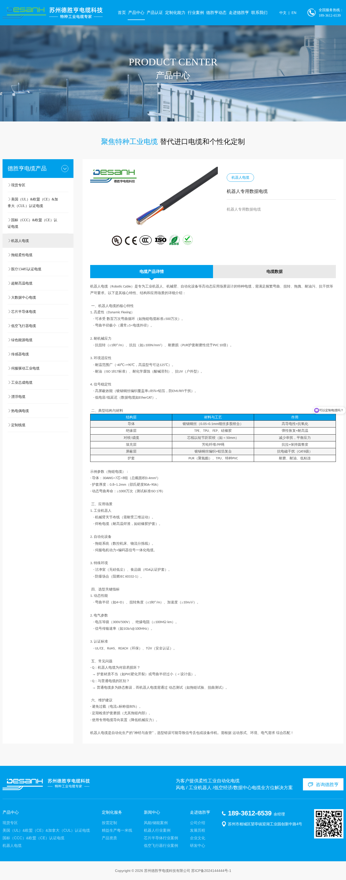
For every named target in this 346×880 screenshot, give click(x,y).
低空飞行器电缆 (23, 326)
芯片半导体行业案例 (161, 838)
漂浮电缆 (18, 396)
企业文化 (197, 838)
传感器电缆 (20, 354)
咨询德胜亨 (327, 784)
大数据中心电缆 (23, 297)
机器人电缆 (20, 240)
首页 (122, 12)
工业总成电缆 (21, 382)
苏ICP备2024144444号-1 (211, 871)
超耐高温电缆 (21, 283)
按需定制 (109, 823)
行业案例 (196, 12)
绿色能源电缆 (21, 340)
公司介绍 (197, 823)
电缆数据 (274, 271)
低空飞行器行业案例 (161, 845)
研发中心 (197, 845)
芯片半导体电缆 (23, 311)
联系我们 (259, 12)
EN (294, 13)
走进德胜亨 (239, 12)
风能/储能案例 (156, 823)
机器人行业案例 (157, 830)
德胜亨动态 (216, 12)
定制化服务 (112, 812)
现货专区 (18, 185)
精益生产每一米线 (117, 830)
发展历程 (197, 830)
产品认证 (155, 12)
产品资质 (109, 838)
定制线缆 (18, 425)
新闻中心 (152, 812)
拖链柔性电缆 (21, 255)
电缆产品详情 (152, 271)
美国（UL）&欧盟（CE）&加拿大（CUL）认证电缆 (33, 202)
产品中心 (136, 12)
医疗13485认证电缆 (26, 269)
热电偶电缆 (20, 411)
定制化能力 (175, 12)
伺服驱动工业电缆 (25, 368)
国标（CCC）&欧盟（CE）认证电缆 (32, 223)
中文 (282, 13)
